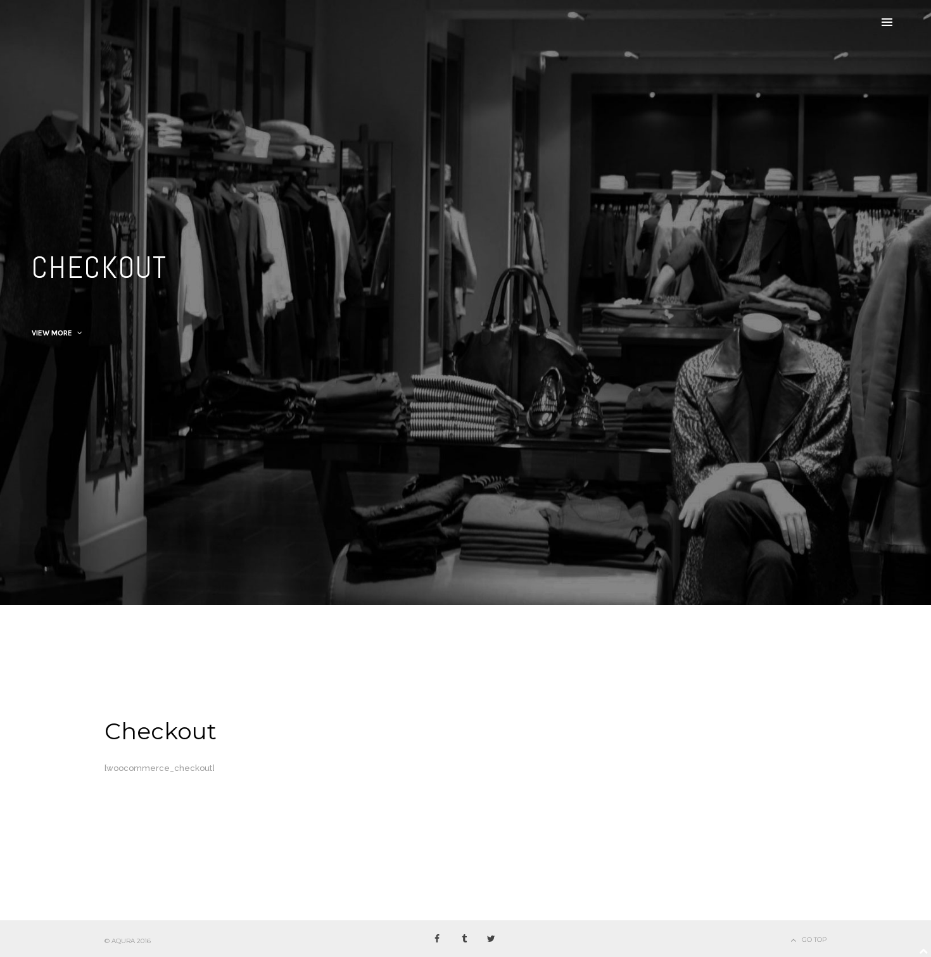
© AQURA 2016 (127, 941)
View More (53, 332)
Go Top (814, 939)
